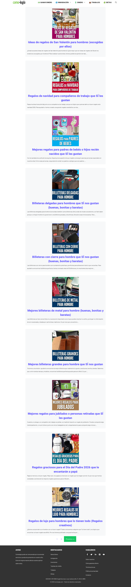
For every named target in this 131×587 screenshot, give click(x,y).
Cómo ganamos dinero (92, 563)
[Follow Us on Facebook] (87, 554)
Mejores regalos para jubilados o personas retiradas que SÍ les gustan (65, 416)
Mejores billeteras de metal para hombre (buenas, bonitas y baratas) (65, 313)
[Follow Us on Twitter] (91, 554)
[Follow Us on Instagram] (99, 554)
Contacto (88, 575)
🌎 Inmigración (62, 2)
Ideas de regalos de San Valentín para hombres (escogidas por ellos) (65, 44)
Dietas (52, 574)
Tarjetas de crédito (56, 566)
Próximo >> (70, 539)
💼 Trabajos (94, 2)
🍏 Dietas (107, 2)
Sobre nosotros (90, 559)
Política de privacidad (92, 571)
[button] (116, 2)
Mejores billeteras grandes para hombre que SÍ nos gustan (65, 364)
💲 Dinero (79, 2)
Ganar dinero (54, 554)
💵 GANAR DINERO (45, 2)
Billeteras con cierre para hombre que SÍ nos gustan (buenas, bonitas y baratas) (65, 259)
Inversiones (54, 562)
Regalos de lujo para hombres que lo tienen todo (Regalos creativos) (65, 523)
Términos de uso (90, 567)
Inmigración (54, 558)
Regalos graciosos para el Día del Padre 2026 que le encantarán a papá (65, 469)
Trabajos (53, 570)
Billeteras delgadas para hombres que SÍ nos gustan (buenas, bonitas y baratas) (65, 205)
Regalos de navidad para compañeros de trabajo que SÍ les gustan (65, 98)
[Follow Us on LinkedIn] (95, 554)
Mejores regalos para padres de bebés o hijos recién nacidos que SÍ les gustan (65, 152)
